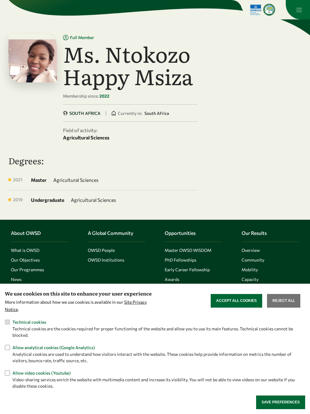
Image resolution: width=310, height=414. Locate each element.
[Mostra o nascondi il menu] (298, 9)
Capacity (250, 279)
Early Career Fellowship (187, 269)
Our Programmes (27, 269)
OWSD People (101, 250)
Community (253, 259)
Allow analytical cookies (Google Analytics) (53, 347)
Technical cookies (29, 322)
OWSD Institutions (106, 259)
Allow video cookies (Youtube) (41, 373)
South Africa (85, 113)
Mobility (250, 269)
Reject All (283, 301)
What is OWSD (25, 250)
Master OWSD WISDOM (188, 250)
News (16, 279)
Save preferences (281, 402)
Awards (172, 279)
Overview (251, 250)
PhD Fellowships (180, 259)
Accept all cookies (236, 301)
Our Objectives (25, 259)
